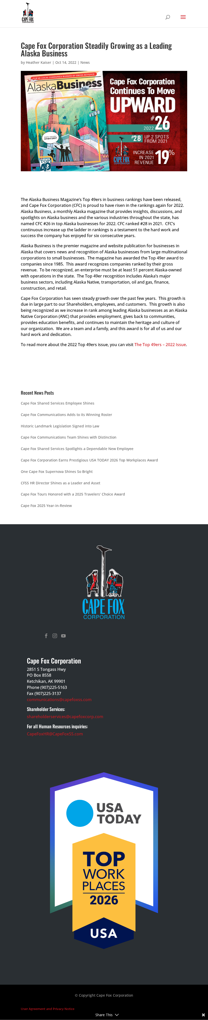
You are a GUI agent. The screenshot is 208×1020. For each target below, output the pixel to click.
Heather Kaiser (38, 62)
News (85, 62)
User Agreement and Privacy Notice (47, 1009)
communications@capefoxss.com (59, 699)
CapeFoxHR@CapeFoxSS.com (55, 734)
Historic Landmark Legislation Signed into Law (60, 426)
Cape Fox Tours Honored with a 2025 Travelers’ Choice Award (73, 494)
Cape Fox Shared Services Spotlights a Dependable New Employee (77, 448)
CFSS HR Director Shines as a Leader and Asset (60, 483)
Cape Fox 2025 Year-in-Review (46, 505)
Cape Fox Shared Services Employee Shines (57, 403)
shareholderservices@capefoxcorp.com (65, 716)
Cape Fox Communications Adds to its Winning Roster (66, 414)
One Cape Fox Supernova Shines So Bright (57, 471)
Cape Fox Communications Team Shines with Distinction (68, 437)
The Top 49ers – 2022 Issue (160, 344)
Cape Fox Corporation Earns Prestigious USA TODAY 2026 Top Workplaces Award (89, 460)
